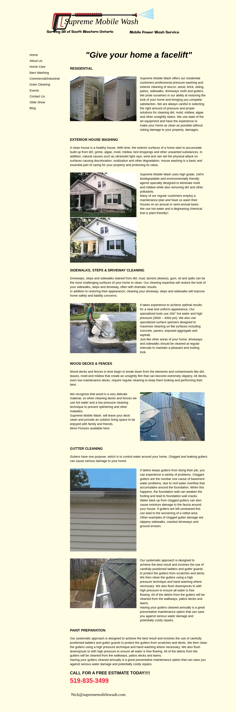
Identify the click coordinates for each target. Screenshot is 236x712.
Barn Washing (39, 72)
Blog (33, 108)
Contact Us (37, 96)
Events (34, 90)
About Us (36, 61)
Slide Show (37, 102)
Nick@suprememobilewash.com (98, 694)
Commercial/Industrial (45, 78)
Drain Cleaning (40, 84)
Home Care (37, 66)
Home (34, 55)
